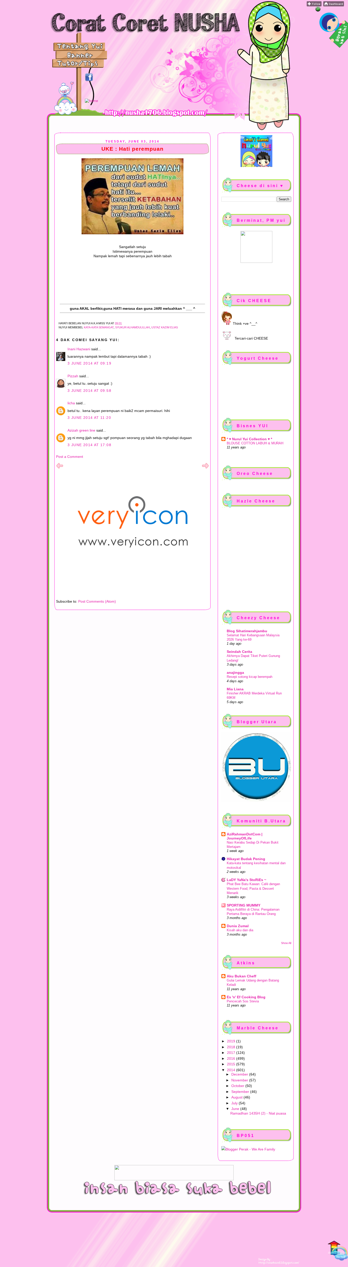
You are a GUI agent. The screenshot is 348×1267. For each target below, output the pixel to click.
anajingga (235, 672)
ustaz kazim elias (164, 327)
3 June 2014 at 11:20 (89, 418)
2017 (231, 1053)
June (235, 1109)
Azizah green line (81, 430)
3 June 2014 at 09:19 (89, 363)
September (240, 1092)
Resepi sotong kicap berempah (249, 677)
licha (71, 403)
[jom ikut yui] (314, 5)
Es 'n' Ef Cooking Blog (246, 997)
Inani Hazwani (79, 349)
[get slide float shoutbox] (317, 10)
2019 (231, 1041)
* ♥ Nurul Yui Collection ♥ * (249, 439)
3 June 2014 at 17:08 (89, 445)
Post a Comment (69, 457)
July (235, 1103)
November (240, 1080)
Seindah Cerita (239, 652)
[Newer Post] (59, 468)
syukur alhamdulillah (132, 327)
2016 (231, 1058)
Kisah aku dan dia (240, 930)
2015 (231, 1064)
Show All (286, 943)
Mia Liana (235, 689)
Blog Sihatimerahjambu (247, 631)
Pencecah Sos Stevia (243, 1001)
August (237, 1097)
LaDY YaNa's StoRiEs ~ (246, 880)
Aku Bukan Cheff (241, 976)
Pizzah (73, 376)
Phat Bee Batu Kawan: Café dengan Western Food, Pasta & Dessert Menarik (253, 888)
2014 (231, 1070)
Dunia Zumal (238, 926)
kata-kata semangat (99, 327)
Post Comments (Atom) (97, 601)
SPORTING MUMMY (243, 905)
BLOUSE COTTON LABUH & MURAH (255, 443)
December (240, 1074)
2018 (231, 1047)
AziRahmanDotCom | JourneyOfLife (244, 836)
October (238, 1086)
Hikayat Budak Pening (246, 859)
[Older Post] (205, 468)
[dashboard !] (333, 5)
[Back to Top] (338, 1251)
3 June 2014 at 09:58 (89, 391)
